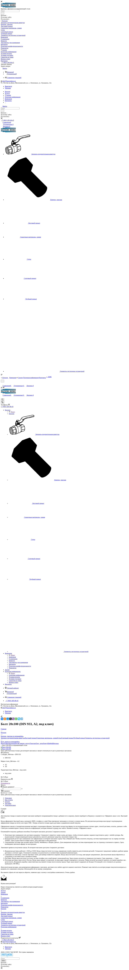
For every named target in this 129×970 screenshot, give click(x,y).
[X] (10, 719)
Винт (2, 743)
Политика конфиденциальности (12, 905)
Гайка (6, 743)
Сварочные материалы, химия (47, 738)
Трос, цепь (39, 743)
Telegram (8, 88)
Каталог (11, 414)
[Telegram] (22, 719)
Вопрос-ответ (5, 936)
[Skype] (19, 719)
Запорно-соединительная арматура (13, 738)
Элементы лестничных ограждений (97, 738)
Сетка (59, 738)
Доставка (8, 803)
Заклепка (11, 743)
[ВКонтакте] (2, 719)
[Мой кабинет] (2, 383)
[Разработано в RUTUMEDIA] (7, 956)
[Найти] (2, 13)
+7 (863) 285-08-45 (7, 62)
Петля (17, 743)
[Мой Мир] (7, 719)
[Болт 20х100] (6, 747)
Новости (4, 899)
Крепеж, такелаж (6, 914)
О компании (5, 898)
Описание (8, 798)
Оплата (7, 802)
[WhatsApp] (16, 719)
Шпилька (55, 743)
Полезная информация (16, 675)
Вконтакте (8, 86)
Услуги (3, 890)
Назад (13, 412)
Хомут (45, 743)
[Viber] (13, 719)
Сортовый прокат (67, 738)
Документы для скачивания (10, 901)
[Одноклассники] (5, 719)
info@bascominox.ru (9, 81)
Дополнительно (10, 805)
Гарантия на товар (7, 934)
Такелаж (33, 743)
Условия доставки (7, 932)
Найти (3, 960)
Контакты (4, 903)
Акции (3, 892)
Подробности (5, 783)
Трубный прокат (79, 738)
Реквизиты (4, 907)
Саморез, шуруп (24, 743)
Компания (12, 657)
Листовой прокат (31, 738)
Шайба (49, 743)
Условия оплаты (6, 930)
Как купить (9, 800)
